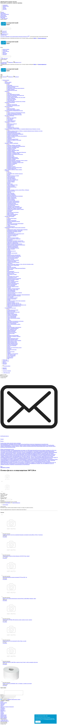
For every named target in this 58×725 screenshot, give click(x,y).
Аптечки (32, 454)
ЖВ (9, 467)
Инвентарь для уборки (11, 457)
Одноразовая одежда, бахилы (28, 458)
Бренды (4, 52)
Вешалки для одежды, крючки (40, 455)
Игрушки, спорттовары (11, 117)
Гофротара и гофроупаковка (34, 452)
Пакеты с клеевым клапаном (29, 459)
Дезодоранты (15, 456)
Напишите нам (3, 715)
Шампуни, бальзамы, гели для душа (39, 463)
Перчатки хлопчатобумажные (49, 459)
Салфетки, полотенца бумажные (35, 460)
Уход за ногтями (25, 462)
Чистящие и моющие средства (26, 463)
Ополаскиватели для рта (39, 458)
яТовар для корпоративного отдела (18, 464)
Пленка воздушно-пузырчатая (11, 455)
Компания (2, 707)
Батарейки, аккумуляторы (25, 454)
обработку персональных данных (13, 699)
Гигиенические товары (50, 455)
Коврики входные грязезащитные (40, 454)
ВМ (7, 467)
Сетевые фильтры (32, 450)
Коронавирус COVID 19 (12, 123)
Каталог (2, 701)
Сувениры (9, 172)
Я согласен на (11, 699)
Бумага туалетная (31, 455)
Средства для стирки (32, 461)
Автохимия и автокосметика (22, 453)
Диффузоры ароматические (33, 453)
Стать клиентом (6, 51)
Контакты (5, 54)
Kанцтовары (9, 85)
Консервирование (46, 457)
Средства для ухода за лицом (25, 451)
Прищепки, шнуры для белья (20, 460)
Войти (35, 38)
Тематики (2, 704)
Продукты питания (11, 108)
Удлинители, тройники (12, 451)
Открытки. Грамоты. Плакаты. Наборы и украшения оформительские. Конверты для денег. (25, 130)
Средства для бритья (10, 461)
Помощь (2, 713)
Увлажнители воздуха (12, 454)
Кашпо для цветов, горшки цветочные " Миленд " (25, 457)
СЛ (6, 467)
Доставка (2, 712)
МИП (1, 467)
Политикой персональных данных (50, 719)
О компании (2, 708)
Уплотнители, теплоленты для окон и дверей (20, 452)
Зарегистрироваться (42, 38)
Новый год (9, 93)
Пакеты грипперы (20, 459)
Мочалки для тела (7, 458)
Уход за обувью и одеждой (34, 462)
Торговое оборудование (11, 218)
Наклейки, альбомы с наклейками (13, 145)
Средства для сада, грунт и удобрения (21, 461)
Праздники (5, 53)
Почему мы (5, 50)
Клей (42, 457)
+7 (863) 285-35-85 (4, 18)
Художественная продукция (12, 309)
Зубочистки (27, 464)
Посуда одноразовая (11, 460)
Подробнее (5, 536)
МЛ (4, 467)
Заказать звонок (3, 714)
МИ (3, 467)
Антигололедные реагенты (22, 455)
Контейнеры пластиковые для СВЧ (22, 450)
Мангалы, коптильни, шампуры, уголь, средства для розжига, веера (31, 456)
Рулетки (6, 454)
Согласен (38, 721)
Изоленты (5, 457)
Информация (2, 710)
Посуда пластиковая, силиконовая (37, 451)
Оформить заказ (3, 34)
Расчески (27, 460)
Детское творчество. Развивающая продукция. (16, 112)
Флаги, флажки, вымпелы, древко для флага (17, 446)
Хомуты (18, 451)
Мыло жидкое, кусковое (15, 458)
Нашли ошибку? (3, 717)
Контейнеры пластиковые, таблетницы (8, 450)
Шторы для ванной (42, 453)
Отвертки (18, 454)
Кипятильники (38, 457)
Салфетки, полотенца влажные (6, 456)
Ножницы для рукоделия (12, 104)
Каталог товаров (6, 49)
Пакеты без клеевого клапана (10, 459)
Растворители (46, 451)
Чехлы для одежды (17, 463)
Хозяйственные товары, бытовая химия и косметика (17, 229)
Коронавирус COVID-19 (10, 445)
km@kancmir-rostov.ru (4, 720)
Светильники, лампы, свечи (47, 460)
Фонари (49, 462)
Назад (6, 81)
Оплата (1, 711)
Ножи (21, 458)
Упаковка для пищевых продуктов (15, 462)
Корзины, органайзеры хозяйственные (46, 452)
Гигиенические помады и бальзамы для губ (44, 450)
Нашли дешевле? (3, 497)
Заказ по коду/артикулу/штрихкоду (7, 706)
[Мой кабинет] (1, 60)
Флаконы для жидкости (43, 462)
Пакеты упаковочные (39, 459)
